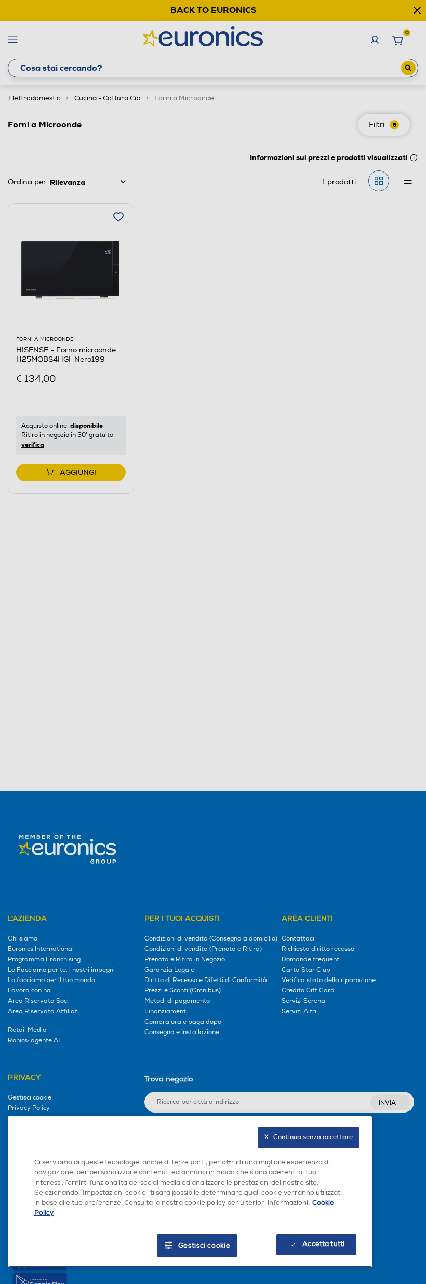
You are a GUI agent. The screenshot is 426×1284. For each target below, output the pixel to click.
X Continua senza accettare (308, 1137)
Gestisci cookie (204, 1245)
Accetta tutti (323, 1244)
